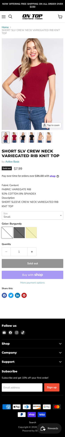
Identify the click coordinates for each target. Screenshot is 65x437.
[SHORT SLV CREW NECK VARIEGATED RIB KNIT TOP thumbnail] (6, 137)
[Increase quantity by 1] (32, 251)
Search (32, 422)
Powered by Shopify (32, 430)
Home (5, 27)
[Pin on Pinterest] (24, 295)
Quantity (6, 244)
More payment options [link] (32, 282)
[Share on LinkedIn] (17, 295)
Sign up (52, 387)
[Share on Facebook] (4, 295)
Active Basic (12, 161)
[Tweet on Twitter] (11, 295)
